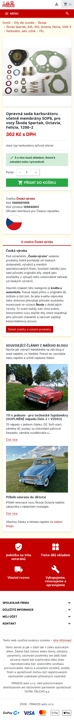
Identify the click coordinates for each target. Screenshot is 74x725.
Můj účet (10, 616)
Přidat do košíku (37, 182)
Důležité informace (18, 609)
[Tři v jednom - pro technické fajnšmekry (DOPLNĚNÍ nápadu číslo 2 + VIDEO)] (37, 387)
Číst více (11, 439)
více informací (62, 640)
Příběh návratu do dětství (26, 497)
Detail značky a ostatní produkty (29, 329)
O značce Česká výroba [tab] (37, 242)
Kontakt (9, 623)
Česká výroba (25, 198)
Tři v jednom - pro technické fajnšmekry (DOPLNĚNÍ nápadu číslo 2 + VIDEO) (37, 417)
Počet (10, 172)
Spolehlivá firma (16, 602)
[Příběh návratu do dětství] (37, 469)
